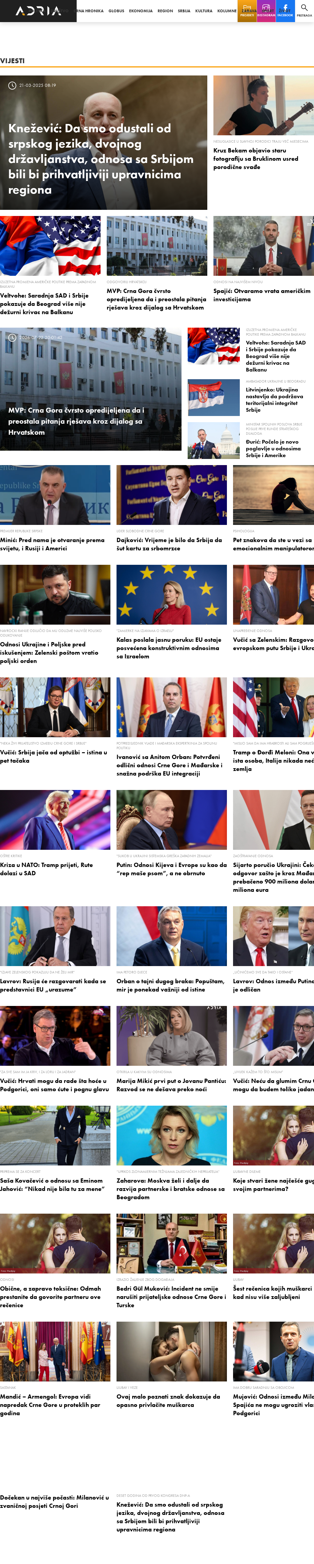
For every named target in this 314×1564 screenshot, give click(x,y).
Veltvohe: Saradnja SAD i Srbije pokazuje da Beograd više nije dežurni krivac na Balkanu (44, 304)
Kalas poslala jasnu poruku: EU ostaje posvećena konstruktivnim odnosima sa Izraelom (169, 648)
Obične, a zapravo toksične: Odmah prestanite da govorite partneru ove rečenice (50, 1297)
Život (284, 11)
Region (165, 11)
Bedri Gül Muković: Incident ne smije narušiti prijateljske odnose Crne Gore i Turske (171, 1297)
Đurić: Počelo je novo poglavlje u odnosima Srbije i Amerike (273, 448)
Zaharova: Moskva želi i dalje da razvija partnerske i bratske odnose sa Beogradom (171, 1189)
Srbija (184, 11)
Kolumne (227, 11)
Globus (116, 11)
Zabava (249, 11)
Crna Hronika (89, 11)
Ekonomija (141, 11)
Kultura (204, 11)
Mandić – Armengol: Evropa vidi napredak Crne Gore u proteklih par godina (50, 1405)
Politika (37, 11)
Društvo (60, 11)
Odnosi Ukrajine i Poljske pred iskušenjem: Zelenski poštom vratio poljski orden (49, 653)
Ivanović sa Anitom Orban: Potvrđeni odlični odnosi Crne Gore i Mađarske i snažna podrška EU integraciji (170, 765)
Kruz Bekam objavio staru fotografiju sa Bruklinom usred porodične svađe (255, 159)
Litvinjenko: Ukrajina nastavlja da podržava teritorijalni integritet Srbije (274, 399)
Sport (268, 11)
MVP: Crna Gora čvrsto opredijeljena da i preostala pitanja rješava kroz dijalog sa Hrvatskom (156, 299)
